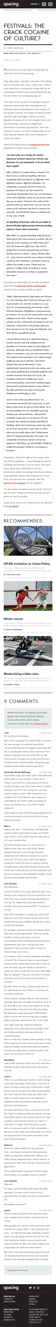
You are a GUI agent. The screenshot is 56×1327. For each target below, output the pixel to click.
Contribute (35, 1317)
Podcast (33, 1301)
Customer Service (38, 1309)
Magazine (34, 1296)
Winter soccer (13, 618)
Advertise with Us (38, 1314)
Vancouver (9, 1301)
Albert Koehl (13, 685)
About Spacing (36, 1312)
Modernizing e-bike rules (21, 673)
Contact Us (35, 1322)
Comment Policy (40, 723)
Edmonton (9, 1320)
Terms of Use (36, 1320)
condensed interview (39, 144)
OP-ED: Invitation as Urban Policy (27, 563)
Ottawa (7, 1314)
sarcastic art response (14, 483)
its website (14, 506)
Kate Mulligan (14, 574)
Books (32, 1299)
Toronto (8, 1299)
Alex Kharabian (14, 629)
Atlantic (8, 1317)
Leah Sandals (15, 48)
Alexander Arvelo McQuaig (17, 772)
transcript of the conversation (31, 286)
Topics (34, 4)
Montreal (9, 1312)
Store (32, 1304)
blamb (7, 1210)
